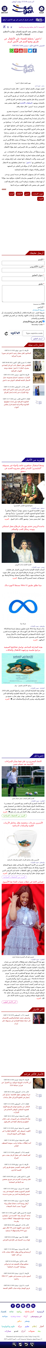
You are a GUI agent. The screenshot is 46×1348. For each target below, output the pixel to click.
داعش (28, 162)
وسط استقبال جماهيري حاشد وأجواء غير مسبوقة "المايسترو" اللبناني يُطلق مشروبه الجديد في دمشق (23, 468)
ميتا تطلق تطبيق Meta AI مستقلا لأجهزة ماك (23, 585)
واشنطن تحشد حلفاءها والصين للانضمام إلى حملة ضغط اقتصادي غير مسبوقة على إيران (16, 1020)
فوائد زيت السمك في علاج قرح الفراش (16, 1240)
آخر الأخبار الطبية (9, 1002)
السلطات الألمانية (26, 103)
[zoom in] (4, 26)
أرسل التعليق (37, 339)
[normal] (7, 26)
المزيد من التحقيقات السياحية (14, 816)
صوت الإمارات (37, 194)
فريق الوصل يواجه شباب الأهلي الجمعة (16, 1288)
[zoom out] (11, 26)
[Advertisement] (23, 226)
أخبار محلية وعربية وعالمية (28, 27)
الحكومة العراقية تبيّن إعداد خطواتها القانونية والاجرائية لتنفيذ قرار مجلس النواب (16, 404)
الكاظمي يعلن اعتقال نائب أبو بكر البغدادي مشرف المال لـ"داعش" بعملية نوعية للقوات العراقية (16, 368)
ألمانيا (12, 194)
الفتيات (40, 199)
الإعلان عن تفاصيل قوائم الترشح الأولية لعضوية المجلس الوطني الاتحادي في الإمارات (16, 1109)
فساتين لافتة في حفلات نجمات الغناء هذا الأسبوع (23, 882)
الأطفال (19, 194)
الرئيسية (41, 27)
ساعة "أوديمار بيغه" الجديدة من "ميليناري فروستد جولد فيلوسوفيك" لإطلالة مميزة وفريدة (16, 1218)
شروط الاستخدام (38, 310)
